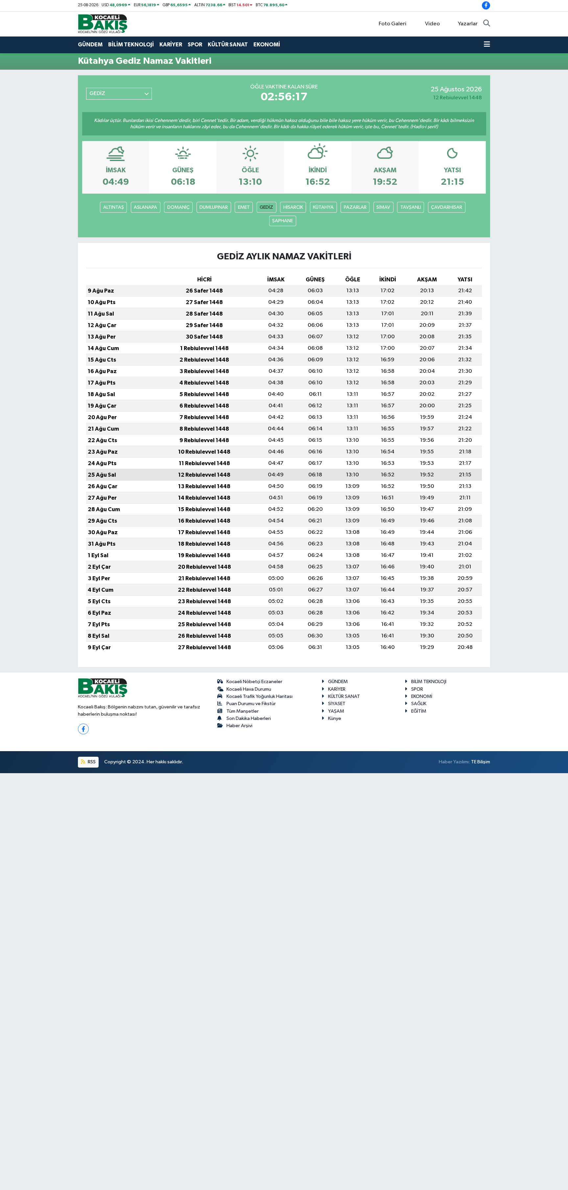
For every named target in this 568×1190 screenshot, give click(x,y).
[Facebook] (83, 729)
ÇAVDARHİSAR (446, 207)
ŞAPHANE (282, 220)
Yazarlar (468, 24)
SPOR (195, 44)
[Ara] (486, 24)
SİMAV (383, 207)
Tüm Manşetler (242, 711)
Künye (334, 718)
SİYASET (336, 703)
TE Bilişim (480, 761)
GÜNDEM (90, 44)
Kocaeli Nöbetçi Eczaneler (254, 681)
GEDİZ (266, 207)
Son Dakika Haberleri (248, 718)
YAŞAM (336, 711)
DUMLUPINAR (214, 207)
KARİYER (170, 44)
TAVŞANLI (410, 207)
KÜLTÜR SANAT (228, 44)
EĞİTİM (418, 711)
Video (432, 24)
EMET (244, 207)
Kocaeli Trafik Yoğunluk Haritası (259, 696)
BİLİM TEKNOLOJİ (131, 44)
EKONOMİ (266, 44)
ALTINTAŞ (113, 207)
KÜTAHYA (323, 207)
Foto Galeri (392, 24)
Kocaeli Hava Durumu (248, 689)
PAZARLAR (355, 207)
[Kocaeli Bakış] (102, 23)
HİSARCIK (293, 207)
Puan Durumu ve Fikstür (251, 703)
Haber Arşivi (239, 725)
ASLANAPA (145, 207)
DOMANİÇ (178, 207)
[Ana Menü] (487, 44)
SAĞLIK (418, 703)
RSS (91, 761)
